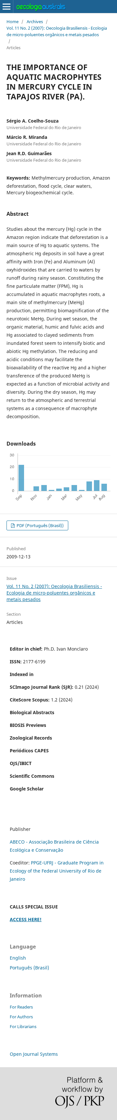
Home (12, 21)
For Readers (21, 1007)
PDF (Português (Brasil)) (40, 525)
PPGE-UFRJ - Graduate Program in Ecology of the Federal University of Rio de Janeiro (57, 871)
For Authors (21, 1017)
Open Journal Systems (34, 1054)
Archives (35, 21)
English (18, 958)
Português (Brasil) (29, 968)
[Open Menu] (6, 6)
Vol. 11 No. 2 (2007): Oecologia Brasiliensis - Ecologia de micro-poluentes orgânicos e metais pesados (56, 31)
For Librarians (23, 1026)
